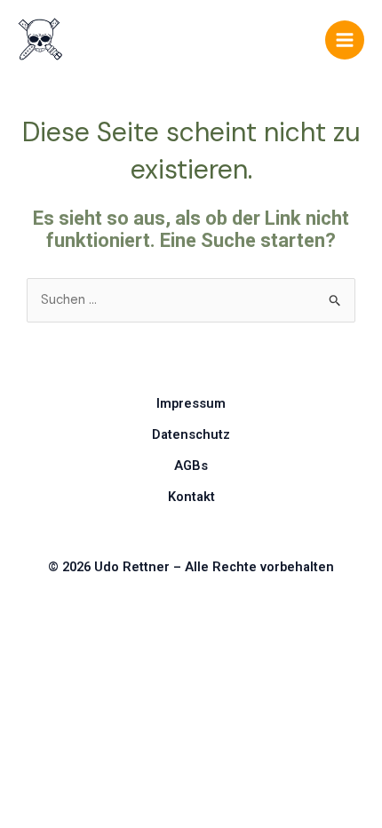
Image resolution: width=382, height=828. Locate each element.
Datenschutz (191, 434)
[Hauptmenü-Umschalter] (344, 40)
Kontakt (191, 497)
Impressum (191, 403)
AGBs (191, 466)
